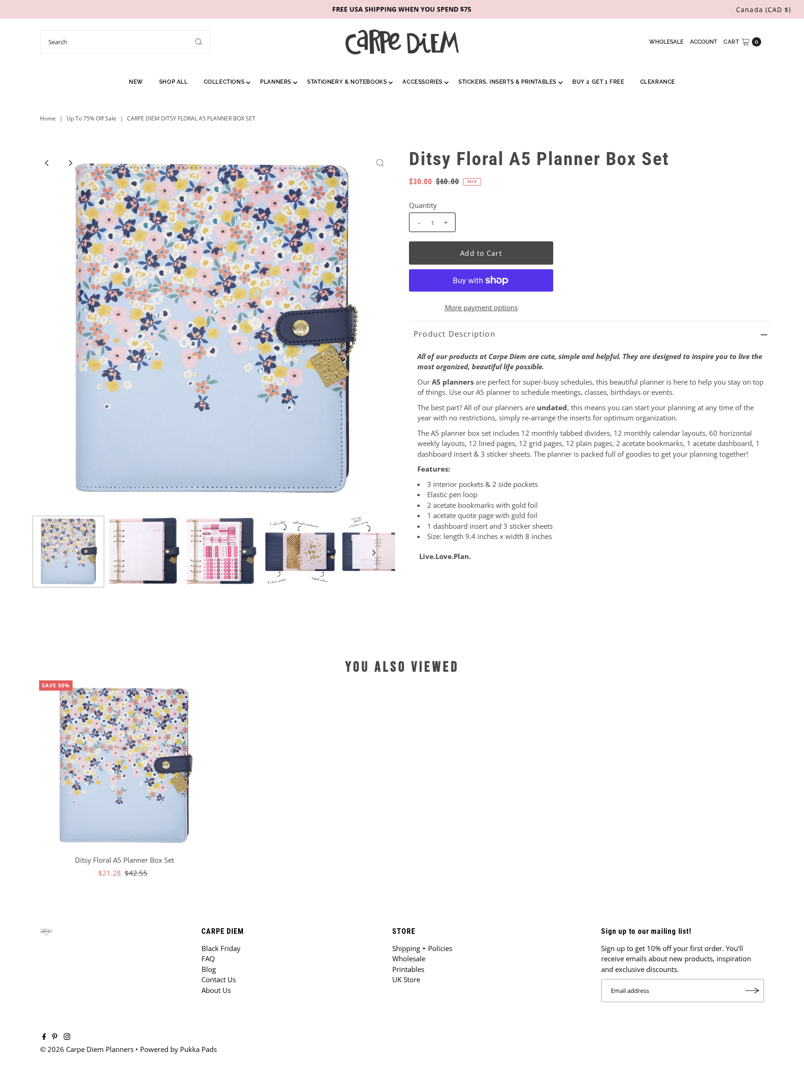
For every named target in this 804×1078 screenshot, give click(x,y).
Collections (224, 82)
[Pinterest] (54, 1037)
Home (48, 118)
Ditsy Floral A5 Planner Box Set (124, 860)
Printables (408, 969)
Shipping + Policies (422, 948)
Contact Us (218, 979)
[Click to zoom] (380, 163)
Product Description (455, 334)
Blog (208, 969)
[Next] (70, 163)
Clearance (657, 82)
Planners (275, 82)
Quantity (423, 205)
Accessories (422, 82)
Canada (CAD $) (763, 9)
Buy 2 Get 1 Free (598, 82)
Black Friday (221, 948)
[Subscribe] (752, 990)
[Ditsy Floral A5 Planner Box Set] (124, 765)
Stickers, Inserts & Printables (507, 82)
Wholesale (666, 42)
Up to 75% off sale (91, 118)
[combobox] (125, 41)
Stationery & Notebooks (347, 82)
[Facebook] (44, 1037)
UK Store (406, 979)
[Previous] (47, 163)
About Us (216, 990)
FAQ (208, 958)
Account (703, 42)
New (136, 82)
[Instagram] (67, 1037)
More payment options (481, 307)
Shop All (173, 82)
